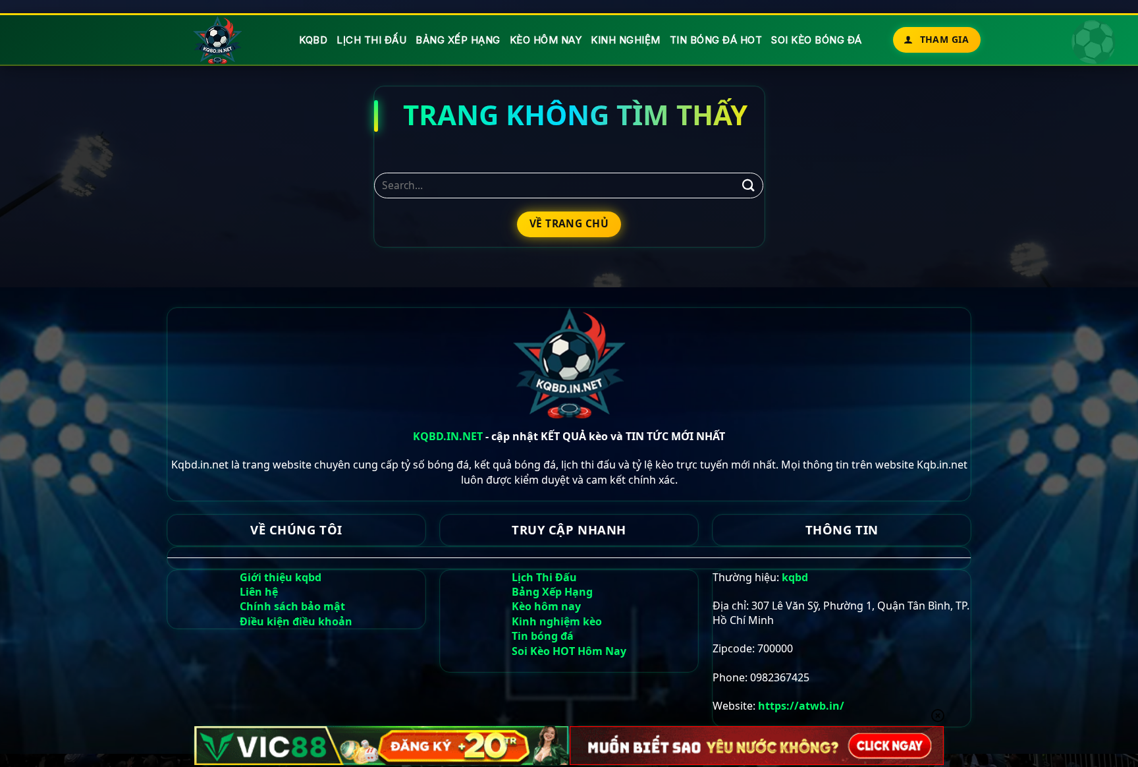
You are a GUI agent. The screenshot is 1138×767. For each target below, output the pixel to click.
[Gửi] (748, 185)
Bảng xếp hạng (458, 40)
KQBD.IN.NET (448, 436)
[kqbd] (218, 40)
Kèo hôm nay (546, 40)
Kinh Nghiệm (626, 40)
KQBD (313, 40)
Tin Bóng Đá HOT (716, 40)
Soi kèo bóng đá (816, 40)
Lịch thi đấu (371, 40)
